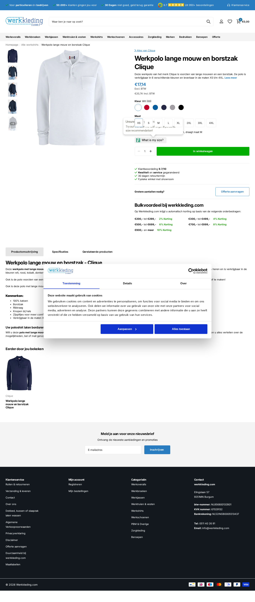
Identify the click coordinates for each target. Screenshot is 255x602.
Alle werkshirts (29, 44)
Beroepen (202, 36)
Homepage (12, 44)
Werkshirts (96, 36)
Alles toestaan (181, 329)
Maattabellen (13, 564)
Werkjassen (51, 36)
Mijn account (77, 479)
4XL (211, 122)
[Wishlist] (230, 21)
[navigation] (13, 56)
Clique (151, 50)
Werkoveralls (13, 36)
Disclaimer (12, 539)
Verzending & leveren (18, 490)
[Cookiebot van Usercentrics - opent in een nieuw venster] (191, 271)
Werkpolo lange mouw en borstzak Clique (17, 404)
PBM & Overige (140, 523)
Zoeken (208, 21)
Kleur (143, 101)
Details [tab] (127, 283)
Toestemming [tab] (71, 283)
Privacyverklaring (15, 533)
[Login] (221, 21)
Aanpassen (125, 329)
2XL (189, 122)
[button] (150, 151)
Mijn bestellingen (78, 490)
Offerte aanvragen (16, 546)
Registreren (75, 484)
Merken (170, 36)
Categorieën (138, 479)
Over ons (11, 504)
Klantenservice (15, 479)
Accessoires (136, 36)
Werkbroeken (32, 36)
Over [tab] (183, 283)
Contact (10, 497)
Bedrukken (185, 36)
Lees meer (231, 77)
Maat (138, 116)
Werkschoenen (116, 36)
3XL (200, 122)
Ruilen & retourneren (18, 484)
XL (178, 122)
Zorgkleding (154, 36)
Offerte (216, 36)
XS (138, 122)
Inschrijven (157, 449)
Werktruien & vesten (74, 36)
